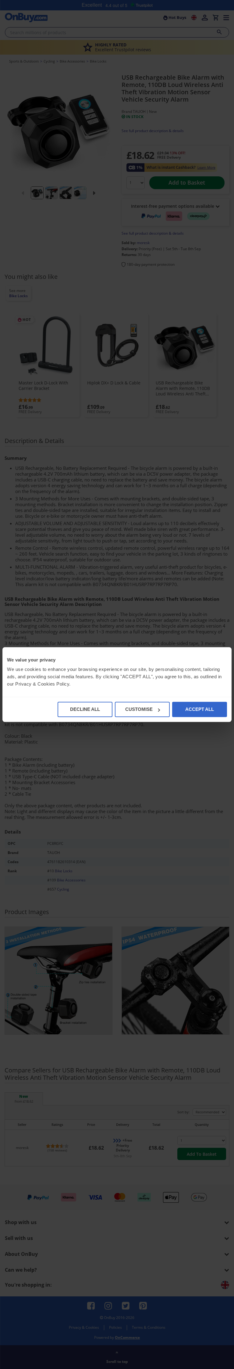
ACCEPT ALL (199, 709)
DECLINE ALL (85, 709)
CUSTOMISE (139, 709)
